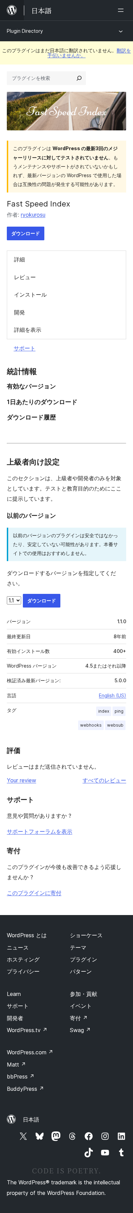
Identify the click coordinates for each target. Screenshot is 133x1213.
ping (119, 711)
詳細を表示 (27, 329)
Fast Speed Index (38, 203)
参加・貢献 (83, 993)
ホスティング (23, 959)
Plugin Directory (25, 31)
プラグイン (83, 959)
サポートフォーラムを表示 (39, 831)
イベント (81, 1005)
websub (115, 725)
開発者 (15, 1018)
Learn (14, 993)
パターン (81, 971)
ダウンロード (25, 233)
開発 (19, 312)
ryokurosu (33, 214)
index (103, 711)
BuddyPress (25, 1088)
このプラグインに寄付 (34, 892)
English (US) (112, 695)
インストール (30, 294)
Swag (80, 1030)
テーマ (78, 947)
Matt (16, 1064)
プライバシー (23, 971)
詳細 (19, 259)
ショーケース (86, 935)
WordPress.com (30, 1052)
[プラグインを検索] (79, 78)
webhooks (91, 725)
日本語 (31, 1119)
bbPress (20, 1076)
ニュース (18, 947)
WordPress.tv (27, 1030)
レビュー (25, 277)
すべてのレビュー (104, 780)
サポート (24, 348)
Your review (21, 780)
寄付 (79, 1018)
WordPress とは (27, 935)
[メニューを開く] (122, 10)
